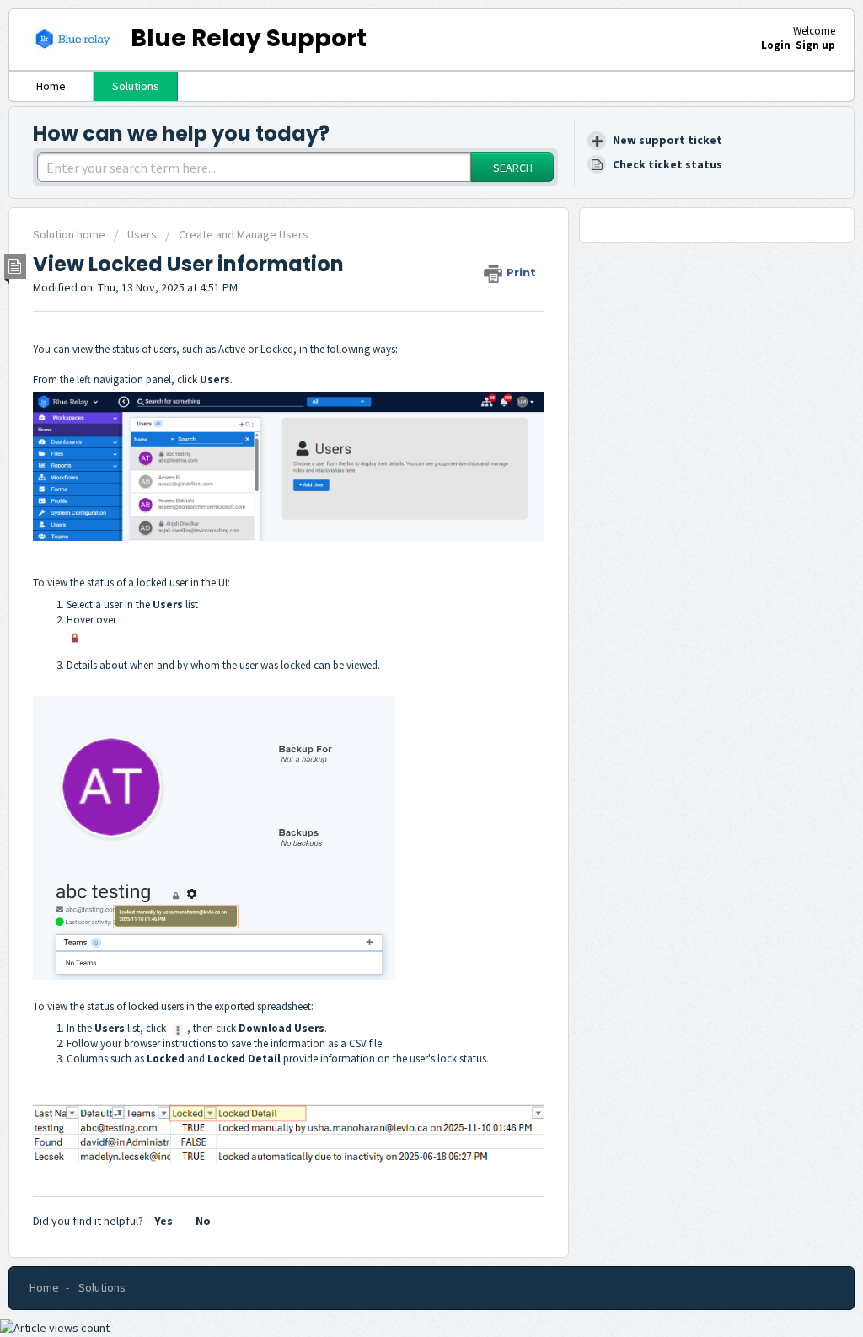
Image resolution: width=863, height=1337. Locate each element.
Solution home (70, 234)
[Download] (400, 454)
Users (142, 234)
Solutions (135, 86)
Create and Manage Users (243, 234)
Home (51, 86)
